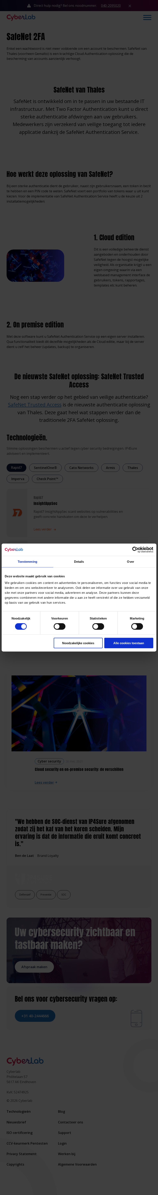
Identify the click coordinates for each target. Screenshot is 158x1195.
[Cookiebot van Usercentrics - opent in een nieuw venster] (135, 550)
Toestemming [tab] (27, 561)
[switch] (59, 626)
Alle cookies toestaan (128, 643)
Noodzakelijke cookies (78, 643)
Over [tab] (130, 561)
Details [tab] (79, 561)
